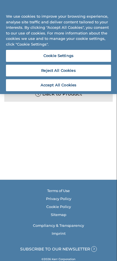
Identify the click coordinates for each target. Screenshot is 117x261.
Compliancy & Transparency (58, 225)
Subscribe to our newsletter (55, 249)
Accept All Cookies (58, 85)
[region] (58, 47)
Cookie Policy (58, 207)
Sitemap (58, 215)
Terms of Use (58, 191)
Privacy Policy (58, 199)
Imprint (59, 233)
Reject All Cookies (58, 70)
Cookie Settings (58, 55)
